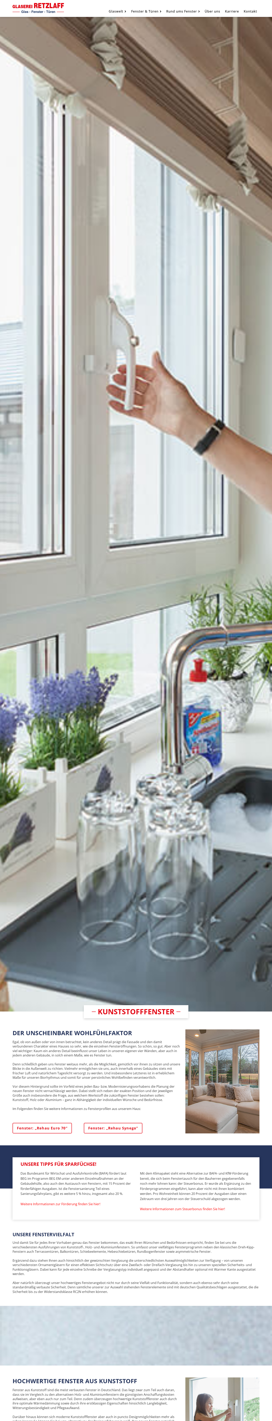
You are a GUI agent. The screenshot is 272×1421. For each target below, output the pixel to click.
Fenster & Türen (145, 11)
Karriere (232, 11)
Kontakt (250, 11)
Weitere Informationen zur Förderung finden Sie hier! (60, 1204)
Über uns (212, 11)
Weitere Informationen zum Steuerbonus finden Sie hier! (182, 1209)
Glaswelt (116, 11)
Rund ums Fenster (181, 11)
